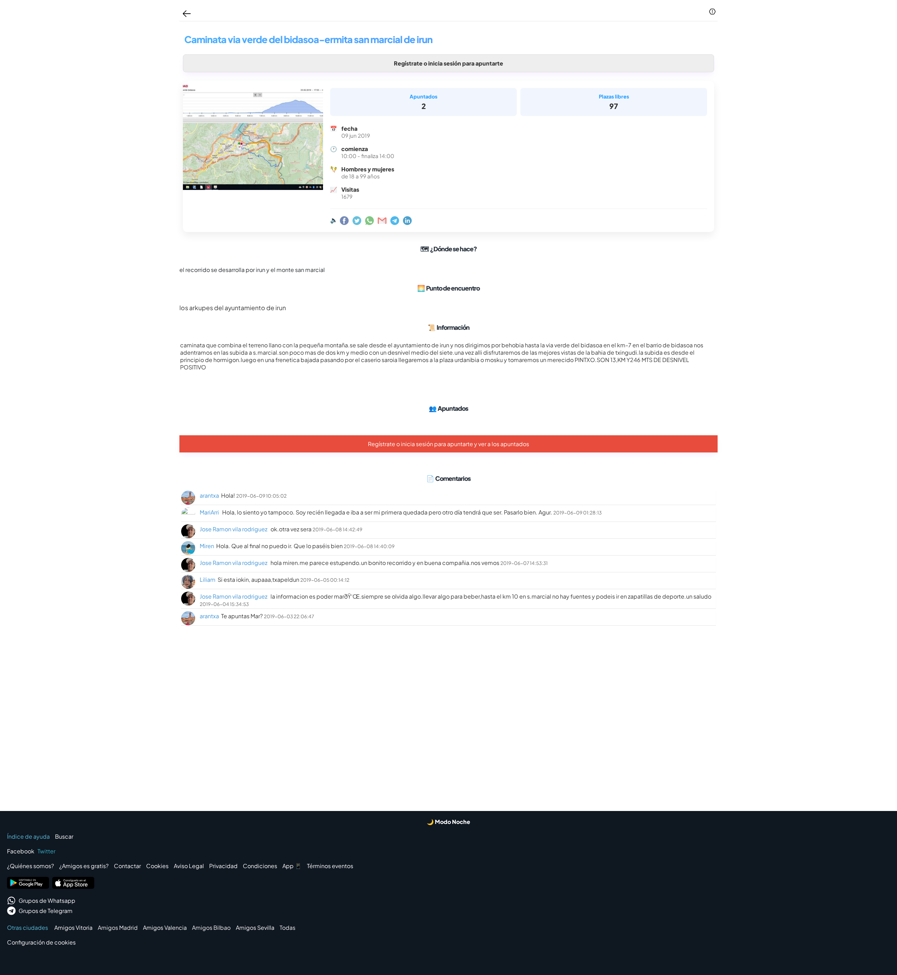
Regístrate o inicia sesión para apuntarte (448, 63)
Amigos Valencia (165, 927)
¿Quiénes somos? (30, 866)
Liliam (207, 579)
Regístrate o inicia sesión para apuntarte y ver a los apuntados (448, 444)
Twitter (46, 851)
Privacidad (223, 866)
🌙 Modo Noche (448, 821)
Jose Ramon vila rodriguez (234, 529)
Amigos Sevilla (255, 927)
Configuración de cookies (41, 942)
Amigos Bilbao (211, 927)
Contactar (127, 866)
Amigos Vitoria (73, 927)
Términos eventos (330, 866)
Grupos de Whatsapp (47, 900)
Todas (287, 927)
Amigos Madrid (118, 927)
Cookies (157, 866)
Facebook (20, 851)
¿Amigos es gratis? (84, 866)
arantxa (209, 495)
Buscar (64, 836)
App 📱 (292, 866)
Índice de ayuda (28, 836)
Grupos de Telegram (46, 910)
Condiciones (260, 866)
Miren (207, 546)
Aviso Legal (189, 866)
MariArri (210, 512)
